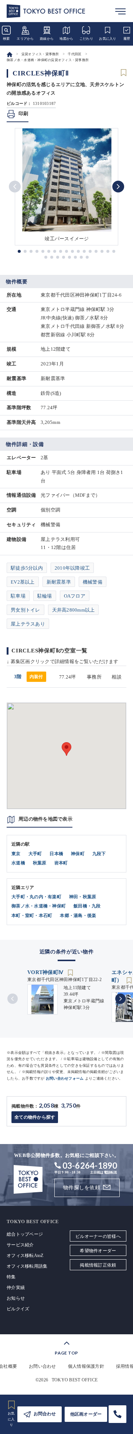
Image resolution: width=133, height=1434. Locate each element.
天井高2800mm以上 (73, 610)
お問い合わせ (42, 1366)
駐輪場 (44, 596)
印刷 (23, 113)
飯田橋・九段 (87, 906)
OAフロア (74, 596)
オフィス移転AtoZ (25, 1255)
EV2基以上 (23, 582)
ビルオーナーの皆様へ (98, 1236)
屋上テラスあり (28, 624)
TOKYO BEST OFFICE (75, 1379)
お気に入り (107, 38)
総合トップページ (25, 1234)
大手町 (35, 853)
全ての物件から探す (34, 1117)
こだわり (86, 38)
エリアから (25, 38)
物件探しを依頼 (81, 1187)
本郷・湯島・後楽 (78, 915)
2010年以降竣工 (72, 568)
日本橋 (56, 853)
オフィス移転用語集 (27, 1266)
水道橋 (18, 862)
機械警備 (92, 582)
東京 (16, 853)
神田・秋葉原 (82, 896)
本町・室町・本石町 (31, 915)
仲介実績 (16, 1287)
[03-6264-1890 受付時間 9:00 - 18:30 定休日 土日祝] (117, 1414)
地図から (66, 38)
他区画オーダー (86, 1414)
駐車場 (18, 596)
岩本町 (61, 862)
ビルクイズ (18, 1308)
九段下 (99, 853)
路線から (47, 38)
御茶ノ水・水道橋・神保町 (38, 906)
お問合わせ (45, 1413)
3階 (28, 676)
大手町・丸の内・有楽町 (36, 896)
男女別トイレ (25, 610)
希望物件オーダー (98, 1250)
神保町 (78, 853)
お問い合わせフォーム (65, 1078)
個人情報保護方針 (86, 1366)
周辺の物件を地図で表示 (45, 819)
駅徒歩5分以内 (27, 568)
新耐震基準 (59, 582)
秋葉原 (40, 862)
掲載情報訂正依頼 (98, 1265)
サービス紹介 (20, 1244)
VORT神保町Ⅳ (46, 972)
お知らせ (16, 1298)
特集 (11, 1276)
